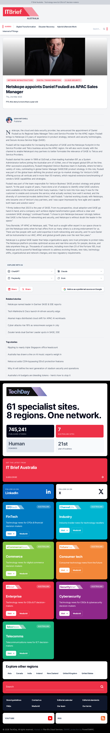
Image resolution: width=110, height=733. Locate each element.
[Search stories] (102, 687)
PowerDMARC (88, 729)
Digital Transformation (26, 27)
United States (87, 673)
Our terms (86, 706)
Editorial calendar (65, 700)
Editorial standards (90, 700)
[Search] (104, 28)
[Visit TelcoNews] (20, 627)
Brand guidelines (13, 700)
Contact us (36, 700)
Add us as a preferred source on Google (84, 289)
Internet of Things (10, 31)
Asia (10, 673)
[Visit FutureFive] (73, 547)
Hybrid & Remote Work (67, 27)
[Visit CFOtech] (20, 507)
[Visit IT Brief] (20, 587)
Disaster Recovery (46, 27)
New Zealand (52, 673)
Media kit (24, 534)
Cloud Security (72, 80)
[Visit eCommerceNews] (20, 547)
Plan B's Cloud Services (53, 729)
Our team (61, 706)
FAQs (8, 706)
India (30, 673)
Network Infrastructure (20, 80)
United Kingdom (70, 673)
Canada (19, 673)
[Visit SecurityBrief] (73, 587)
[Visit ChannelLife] (73, 507)
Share (13, 289)
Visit (9, 534)
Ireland (39, 673)
